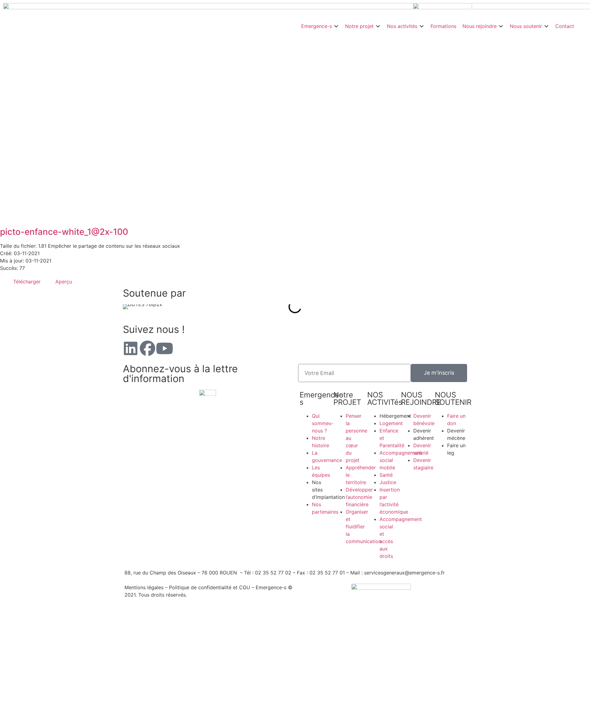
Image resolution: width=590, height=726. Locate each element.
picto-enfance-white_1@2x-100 (64, 232)
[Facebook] (147, 348)
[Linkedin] (130, 348)
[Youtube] (164, 348)
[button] (320, 26)
